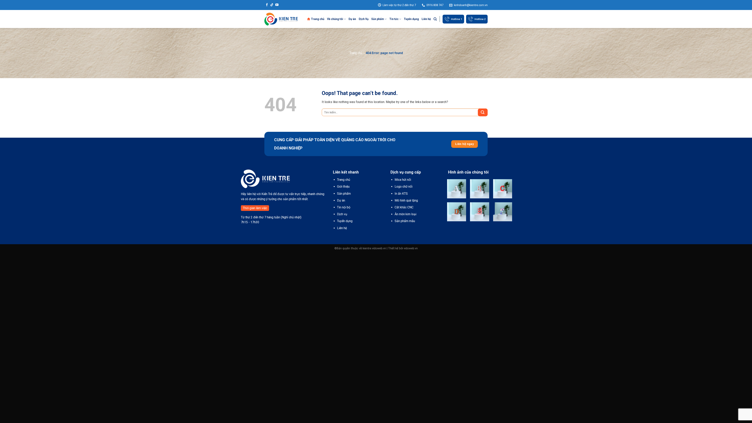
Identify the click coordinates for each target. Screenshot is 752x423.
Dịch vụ (342, 214)
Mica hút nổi (403, 180)
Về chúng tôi (335, 19)
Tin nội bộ (343, 207)
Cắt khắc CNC (404, 207)
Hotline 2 (480, 19)
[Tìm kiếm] (435, 19)
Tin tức (394, 19)
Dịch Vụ (364, 19)
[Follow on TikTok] (271, 5)
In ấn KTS (401, 193)
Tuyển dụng (411, 19)
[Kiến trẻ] (281, 19)
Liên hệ (426, 19)
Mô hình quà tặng (406, 200)
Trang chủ (317, 19)
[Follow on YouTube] (276, 5)
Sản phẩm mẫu (405, 221)
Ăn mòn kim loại (405, 214)
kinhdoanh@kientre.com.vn (471, 5)
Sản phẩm (377, 19)
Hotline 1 (456, 19)
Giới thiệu (343, 186)
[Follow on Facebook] (266, 5)
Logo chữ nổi (403, 186)
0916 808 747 (435, 5)
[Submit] (483, 112)
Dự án (352, 19)
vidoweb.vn (411, 248)
